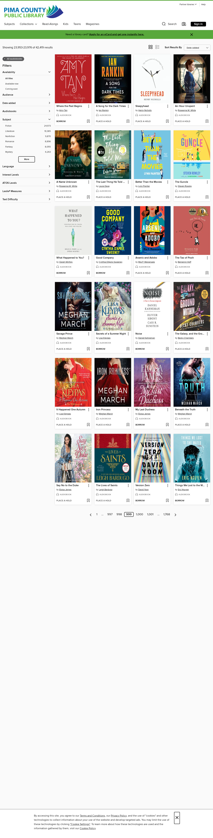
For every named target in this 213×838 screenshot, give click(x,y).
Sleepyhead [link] (142, 106)
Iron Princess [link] (103, 409)
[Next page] (175, 514)
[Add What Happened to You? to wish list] (88, 273)
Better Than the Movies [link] (148, 182)
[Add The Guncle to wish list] (207, 197)
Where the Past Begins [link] (69, 106)
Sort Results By (173, 47)
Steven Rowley (185, 186)
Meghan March (66, 338)
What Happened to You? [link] (70, 257)
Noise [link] (138, 333)
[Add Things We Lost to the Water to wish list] (207, 501)
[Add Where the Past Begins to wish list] (88, 121)
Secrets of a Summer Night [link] (111, 333)
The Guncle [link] (181, 182)
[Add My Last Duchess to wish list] (167, 425)
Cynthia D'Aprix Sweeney (110, 262)
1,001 (150, 514)
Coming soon (11, 89)
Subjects (9, 24)
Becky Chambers (186, 338)
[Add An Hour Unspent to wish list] (207, 121)
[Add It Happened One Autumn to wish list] (88, 425)
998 (119, 514)
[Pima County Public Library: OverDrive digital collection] (34, 11)
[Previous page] (91, 514)
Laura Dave (104, 186)
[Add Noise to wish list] (167, 349)
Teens (77, 24)
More (26, 159)
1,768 (166, 514)
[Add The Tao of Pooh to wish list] (207, 273)
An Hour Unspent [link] (185, 106)
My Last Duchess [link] (145, 409)
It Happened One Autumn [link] (70, 409)
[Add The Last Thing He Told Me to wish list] (128, 197)
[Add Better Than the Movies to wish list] (167, 197)
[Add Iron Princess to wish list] (128, 425)
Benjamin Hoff (184, 262)
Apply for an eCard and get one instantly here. (116, 34)
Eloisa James (144, 414)
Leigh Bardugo (105, 489)
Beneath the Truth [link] (185, 409)
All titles (9, 78)
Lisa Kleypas (104, 338)
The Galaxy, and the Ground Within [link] (190, 333)
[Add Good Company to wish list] (128, 273)
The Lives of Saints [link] (106, 485)
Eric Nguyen (183, 489)
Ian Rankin (104, 110)
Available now (11, 83)
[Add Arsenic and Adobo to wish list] (167, 273)
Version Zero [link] (142, 485)
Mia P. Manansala (146, 262)
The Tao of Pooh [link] (184, 257)
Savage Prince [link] (64, 333)
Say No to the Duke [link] (67, 485)
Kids (65, 24)
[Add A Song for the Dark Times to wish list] (128, 121)
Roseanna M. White (187, 110)
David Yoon (143, 489)
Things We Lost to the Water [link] (190, 485)
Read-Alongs (50, 24)
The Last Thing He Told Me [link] (111, 182)
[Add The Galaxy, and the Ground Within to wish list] (207, 349)
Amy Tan (63, 110)
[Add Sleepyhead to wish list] (167, 121)
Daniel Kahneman (146, 338)
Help (203, 4)
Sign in (198, 24)
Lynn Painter (144, 186)
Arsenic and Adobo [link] (146, 257)
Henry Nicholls (145, 110)
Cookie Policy (88, 828)
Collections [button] (27, 24)
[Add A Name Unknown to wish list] (88, 197)
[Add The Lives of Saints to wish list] (128, 501)
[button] (188, 4)
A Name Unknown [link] (66, 182)
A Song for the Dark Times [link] (111, 106)
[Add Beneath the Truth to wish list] (207, 425)
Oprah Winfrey (66, 262)
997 (109, 514)
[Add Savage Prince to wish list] (88, 349)
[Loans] (184, 24)
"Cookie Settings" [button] (80, 824)
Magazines (92, 24)
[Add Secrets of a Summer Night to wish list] (128, 349)
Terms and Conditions (92, 815)
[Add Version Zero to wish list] (167, 501)
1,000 (139, 514)
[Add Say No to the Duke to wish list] (88, 501)
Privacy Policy (119, 815)
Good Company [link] (105, 257)
